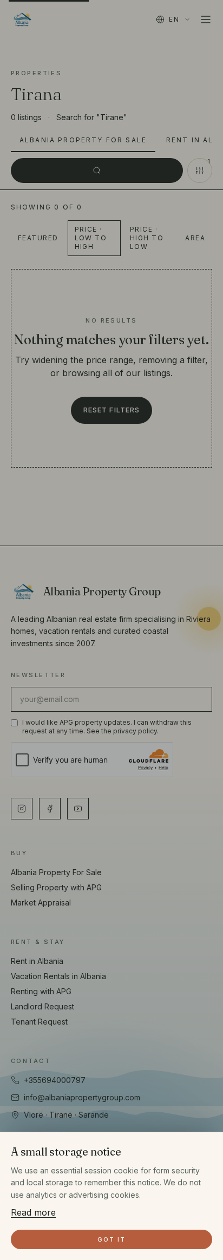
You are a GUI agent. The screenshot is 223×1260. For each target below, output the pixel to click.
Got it (111, 1239)
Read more (33, 1212)
